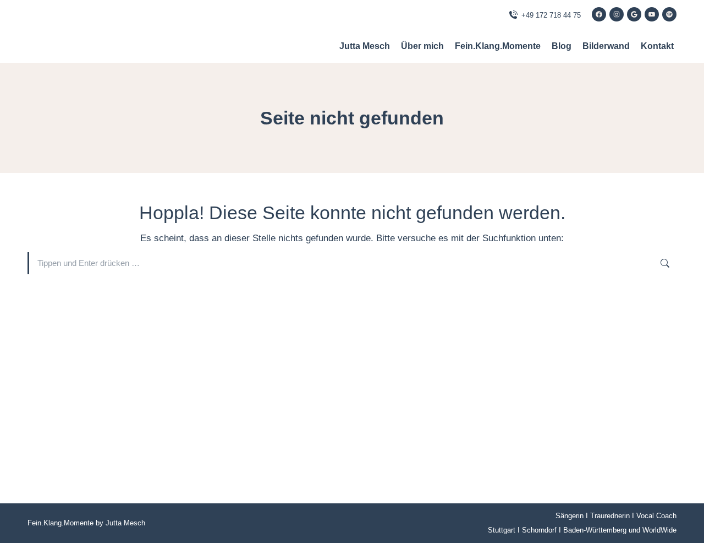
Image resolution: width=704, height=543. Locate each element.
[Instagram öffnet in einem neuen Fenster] (616, 14)
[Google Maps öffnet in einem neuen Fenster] (634, 14)
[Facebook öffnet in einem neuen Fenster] (599, 14)
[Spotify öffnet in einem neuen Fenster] (669, 14)
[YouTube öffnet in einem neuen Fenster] (652, 14)
